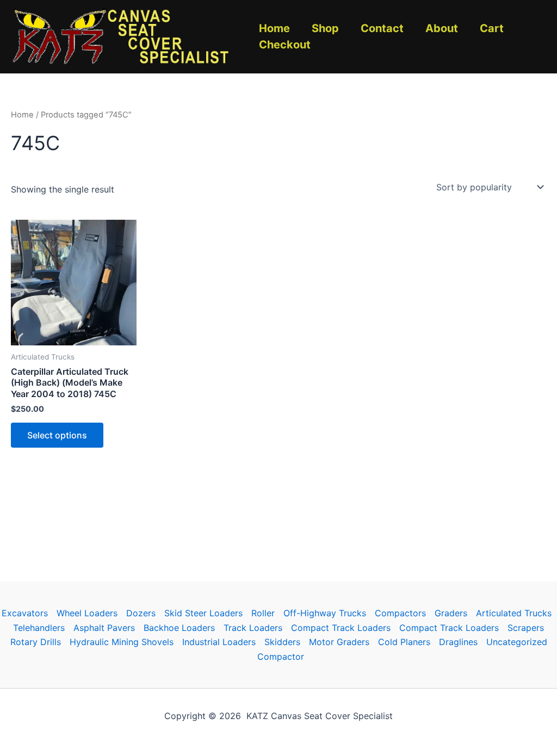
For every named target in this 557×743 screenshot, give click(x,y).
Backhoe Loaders (179, 627)
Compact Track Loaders (341, 627)
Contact (382, 28)
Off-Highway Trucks (324, 613)
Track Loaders (253, 627)
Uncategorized (516, 641)
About (441, 28)
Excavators (25, 613)
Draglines (458, 641)
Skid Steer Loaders (203, 613)
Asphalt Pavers (104, 627)
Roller (263, 613)
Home (274, 28)
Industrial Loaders (219, 641)
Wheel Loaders (87, 613)
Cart (492, 28)
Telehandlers (39, 627)
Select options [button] (57, 435)
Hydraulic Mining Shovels (122, 641)
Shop (325, 28)
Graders (451, 613)
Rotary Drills (35, 641)
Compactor (280, 656)
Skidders (282, 641)
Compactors (400, 613)
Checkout (285, 44)
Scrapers (526, 627)
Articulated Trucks (514, 613)
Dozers (141, 613)
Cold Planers (404, 641)
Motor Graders (339, 641)
